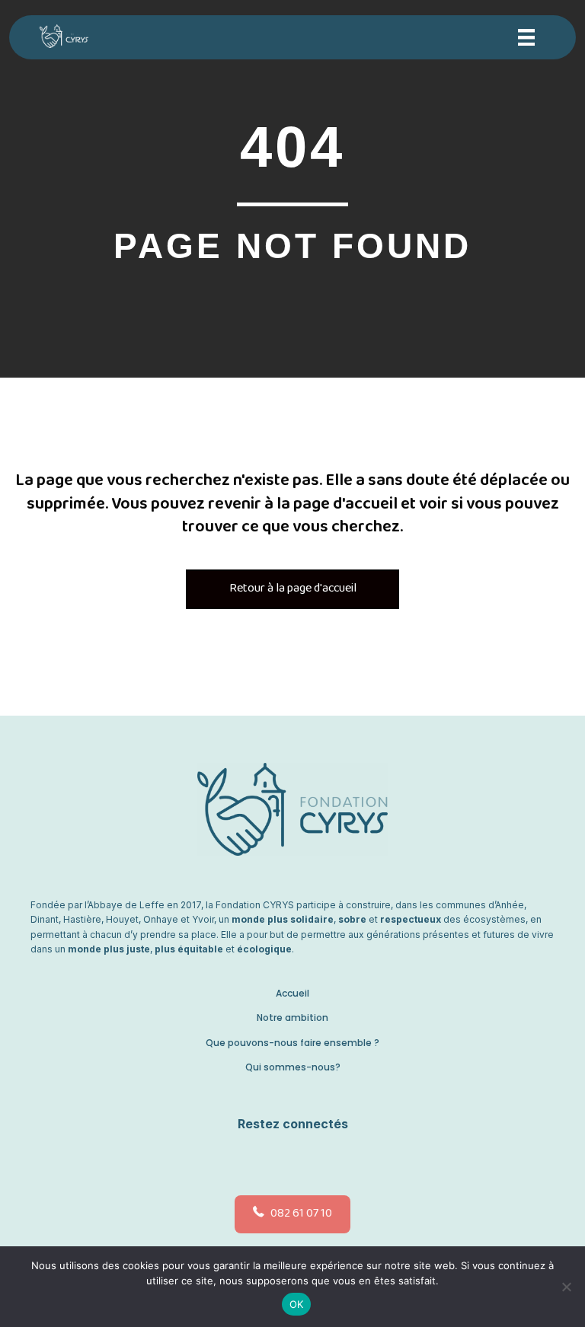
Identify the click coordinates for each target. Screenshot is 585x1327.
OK (296, 1304)
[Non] (566, 1286)
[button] (288, 1160)
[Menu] (526, 37)
